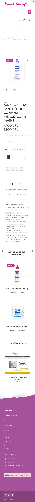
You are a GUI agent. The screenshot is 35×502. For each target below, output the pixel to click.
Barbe (7, 449)
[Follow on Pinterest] (12, 495)
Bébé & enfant (10, 445)
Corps (22, 167)
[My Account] (20, 20)
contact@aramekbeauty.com (15, 465)
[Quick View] (23, 292)
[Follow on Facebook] (5, 495)
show (29, 20)
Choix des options (16, 292)
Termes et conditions (11, 419)
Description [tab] (18, 184)
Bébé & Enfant (15, 167)
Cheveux (8, 441)
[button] (27, 61)
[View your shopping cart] (23, 20)
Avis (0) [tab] (23, 195)
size (6, 150)
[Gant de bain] (32, 251)
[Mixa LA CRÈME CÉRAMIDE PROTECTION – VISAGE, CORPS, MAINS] (2, 251)
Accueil (6, 38)
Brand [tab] (11, 195)
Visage (7, 430)
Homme (7, 170)
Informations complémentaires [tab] (18, 189)
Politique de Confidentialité (13, 415)
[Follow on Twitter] (8, 495)
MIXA (5, 102)
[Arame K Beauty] (16, 4)
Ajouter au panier (18, 157)
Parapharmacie (13, 38)
